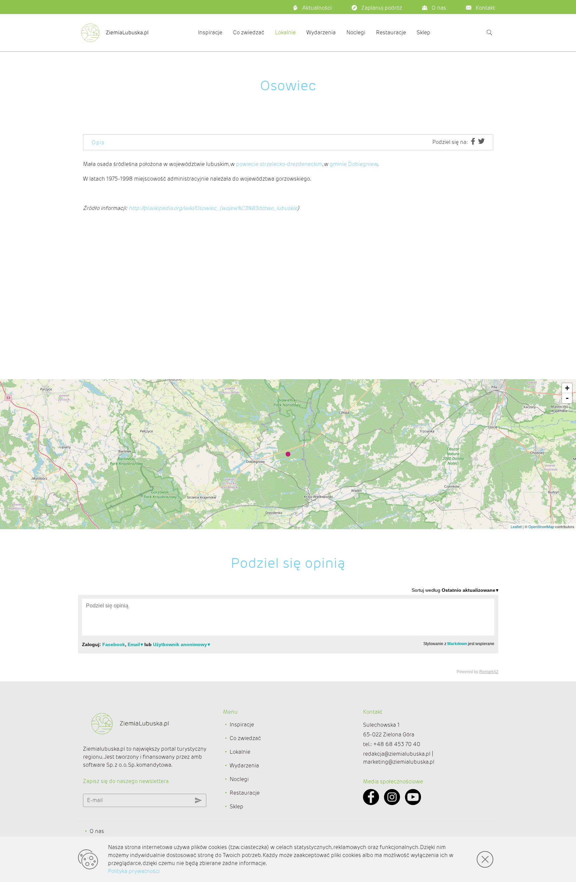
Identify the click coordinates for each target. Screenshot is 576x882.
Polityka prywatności (134, 871)
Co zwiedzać (248, 32)
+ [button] (567, 388)
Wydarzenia (321, 32)
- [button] (567, 398)
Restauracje (391, 32)
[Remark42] (288, 630)
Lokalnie (285, 32)
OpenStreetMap (541, 526)
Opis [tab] (98, 142)
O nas (97, 831)
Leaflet (516, 526)
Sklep (423, 32)
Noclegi (355, 32)
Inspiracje (210, 32)
